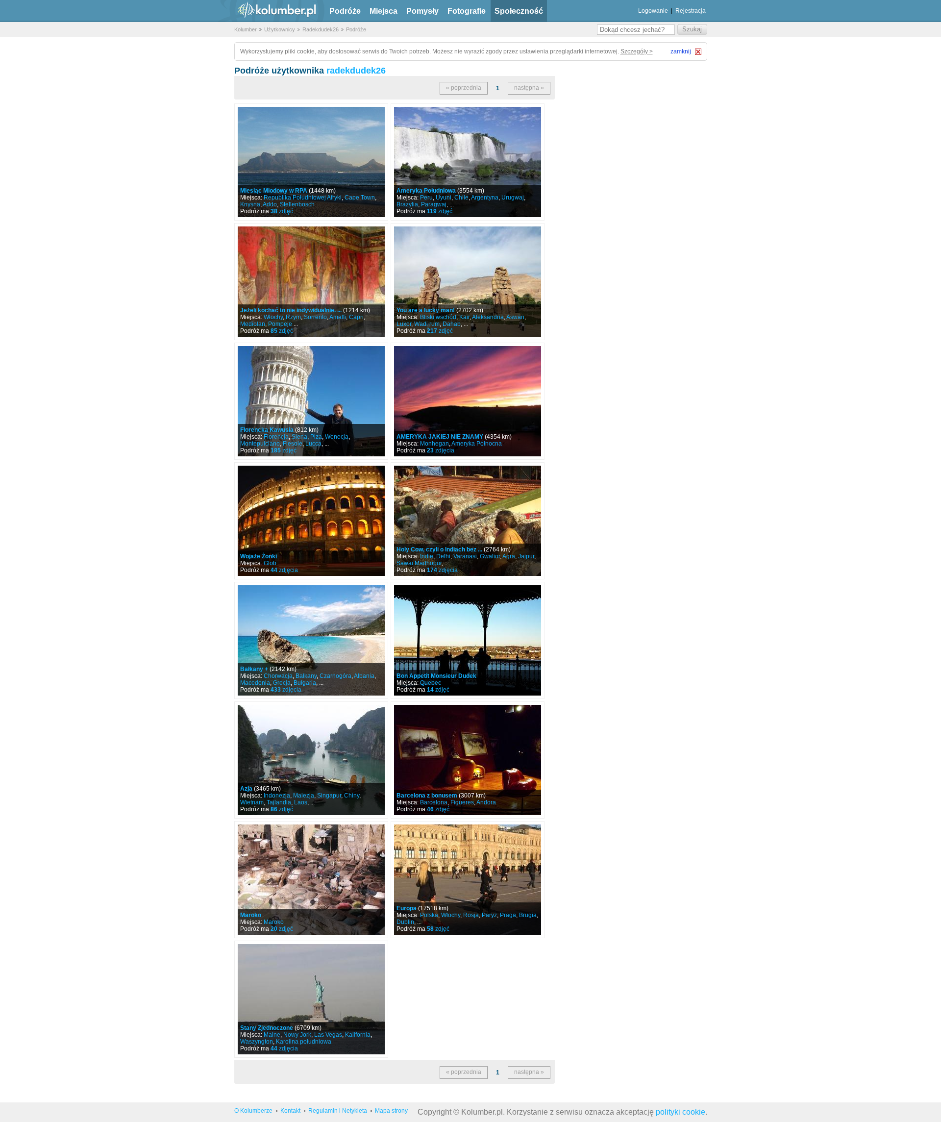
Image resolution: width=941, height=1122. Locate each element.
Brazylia (407, 204)
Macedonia (255, 682)
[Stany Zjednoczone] (311, 999)
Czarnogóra (335, 676)
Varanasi (465, 556)
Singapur (329, 795)
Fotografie (466, 11)
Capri (356, 317)
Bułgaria (305, 682)
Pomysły (422, 11)
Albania (364, 676)
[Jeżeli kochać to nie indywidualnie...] (311, 282)
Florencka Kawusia (267, 429)
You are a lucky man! (425, 310)
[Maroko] (311, 880)
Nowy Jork (297, 1034)
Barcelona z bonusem (426, 795)
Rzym (293, 317)
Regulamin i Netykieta (337, 1110)
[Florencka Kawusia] (311, 401)
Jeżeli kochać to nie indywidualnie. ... (291, 310)
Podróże (345, 11)
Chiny (351, 795)
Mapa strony (391, 1110)
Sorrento (315, 317)
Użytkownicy (279, 29)
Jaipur (526, 556)
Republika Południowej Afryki (303, 197)
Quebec (430, 682)
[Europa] (467, 880)
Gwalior (490, 556)
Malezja (303, 795)
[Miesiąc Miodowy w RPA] (311, 162)
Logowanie (653, 10)
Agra (508, 556)
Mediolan (252, 324)
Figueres (462, 802)
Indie (426, 556)
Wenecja (336, 436)
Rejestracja (690, 10)
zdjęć (282, 211)
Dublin (405, 922)
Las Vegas (328, 1034)
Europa (406, 908)
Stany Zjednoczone (266, 1027)
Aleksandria (488, 317)
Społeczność (519, 11)
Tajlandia (279, 802)
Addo (270, 204)
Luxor (403, 324)
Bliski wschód (438, 317)
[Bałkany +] (311, 640)
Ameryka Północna (476, 443)
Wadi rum (427, 324)
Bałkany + (254, 669)
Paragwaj (433, 204)
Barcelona (433, 802)
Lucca (313, 443)
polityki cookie (680, 1112)
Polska (429, 915)
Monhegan (434, 443)
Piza (316, 436)
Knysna (250, 204)
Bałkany (306, 676)
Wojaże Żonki (258, 556)
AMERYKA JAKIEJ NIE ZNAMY (439, 436)
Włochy (273, 317)
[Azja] (311, 760)
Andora (486, 802)
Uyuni (443, 197)
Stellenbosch (297, 204)
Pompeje (280, 324)
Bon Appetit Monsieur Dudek (436, 676)
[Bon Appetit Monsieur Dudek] (467, 640)
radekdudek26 (356, 70)
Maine (272, 1034)
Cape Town (360, 197)
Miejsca (383, 11)
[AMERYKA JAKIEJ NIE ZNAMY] (467, 401)
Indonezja (277, 795)
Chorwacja (278, 676)
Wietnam (252, 802)
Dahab (452, 324)
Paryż (489, 915)
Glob (270, 563)
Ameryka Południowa (426, 190)
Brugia (528, 915)
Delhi (443, 556)
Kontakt (290, 1110)
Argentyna (484, 197)
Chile (461, 197)
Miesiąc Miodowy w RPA (273, 190)
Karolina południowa (303, 1041)
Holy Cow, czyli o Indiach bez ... (439, 549)
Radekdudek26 (320, 29)
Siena (299, 436)
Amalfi (337, 317)
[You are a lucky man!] (467, 282)
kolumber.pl (268, 11)
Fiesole (292, 443)
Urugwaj (512, 197)
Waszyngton (256, 1041)
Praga (508, 915)
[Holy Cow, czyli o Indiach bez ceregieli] (467, 521)
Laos (300, 802)
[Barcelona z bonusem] (467, 760)
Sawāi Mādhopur (419, 563)
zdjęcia (440, 450)
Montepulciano (260, 443)
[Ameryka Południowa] (467, 162)
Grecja (282, 682)
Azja (246, 788)
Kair (464, 317)
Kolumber (245, 29)
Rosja (471, 915)
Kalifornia (358, 1034)
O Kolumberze (253, 1110)
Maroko (250, 915)
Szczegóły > (636, 51)
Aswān (515, 317)
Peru (426, 197)
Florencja (276, 436)
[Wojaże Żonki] (311, 521)
